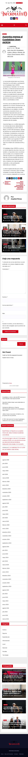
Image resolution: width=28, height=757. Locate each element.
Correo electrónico (7, 305)
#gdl (18, 48)
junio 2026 (5, 467)
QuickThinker (5, 431)
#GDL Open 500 (11, 50)
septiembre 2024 (6, 543)
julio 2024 (5, 550)
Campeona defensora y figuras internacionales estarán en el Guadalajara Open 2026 (13, 409)
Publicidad (21, 754)
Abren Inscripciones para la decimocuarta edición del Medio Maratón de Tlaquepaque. (18, 185)
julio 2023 (4, 593)
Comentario (5, 269)
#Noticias (20, 52)
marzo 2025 (5, 521)
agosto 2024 (5, 546)
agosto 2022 (5, 608)
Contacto (16, 754)
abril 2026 (5, 474)
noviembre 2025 (6, 492)
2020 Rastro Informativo (14, 750)
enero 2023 (5, 604)
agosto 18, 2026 (9, 711)
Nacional (4, 648)
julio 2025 (4, 507)
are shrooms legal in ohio (9, 438)
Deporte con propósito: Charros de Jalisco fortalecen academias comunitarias (13, 433)
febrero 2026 (5, 481)
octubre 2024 (6, 539)
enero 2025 (5, 528)
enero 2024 (5, 572)
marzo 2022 (5, 619)
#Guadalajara (20, 50)
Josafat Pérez (12, 46)
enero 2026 (5, 485)
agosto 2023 (5, 590)
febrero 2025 (5, 525)
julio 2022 (4, 611)
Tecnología (5, 655)
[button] (26, 25)
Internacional (5, 640)
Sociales (4, 651)
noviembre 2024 (6, 535)
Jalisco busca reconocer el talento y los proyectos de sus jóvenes (13, 724)
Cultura (4, 629)
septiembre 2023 (6, 586)
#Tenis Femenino (16, 54)
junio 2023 (5, 597)
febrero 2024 (6, 568)
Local (3, 644)
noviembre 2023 (6, 579)
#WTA (22, 54)
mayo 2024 (5, 557)
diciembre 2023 (6, 575)
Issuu (10, 383)
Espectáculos (5, 637)
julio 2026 (5, 463)
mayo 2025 (5, 514)
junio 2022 (5, 615)
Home (2, 754)
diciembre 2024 (6, 532)
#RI (24, 52)
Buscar (4, 339)
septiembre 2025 (6, 499)
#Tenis (9, 54)
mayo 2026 (5, 470)
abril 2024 (5, 561)
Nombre (5, 297)
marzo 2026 (5, 478)
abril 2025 (5, 517)
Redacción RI (16, 235)
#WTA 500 (10, 56)
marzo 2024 (5, 564)
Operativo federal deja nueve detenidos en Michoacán (12, 693)
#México (14, 52)
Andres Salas (16, 220)
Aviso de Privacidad (9, 754)
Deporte (5, 214)
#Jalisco (9, 52)
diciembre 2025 (6, 488)
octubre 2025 (6, 496)
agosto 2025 (5, 503)
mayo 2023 (5, 601)
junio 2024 (5, 554)
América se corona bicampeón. (8, 183)
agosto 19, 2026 (9, 680)
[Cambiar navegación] (14, 25)
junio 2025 (5, 510)
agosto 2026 (5, 460)
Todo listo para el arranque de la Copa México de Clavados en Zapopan (14, 247)
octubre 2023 (6, 582)
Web (3, 313)
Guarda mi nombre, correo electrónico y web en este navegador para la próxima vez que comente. (13, 325)
